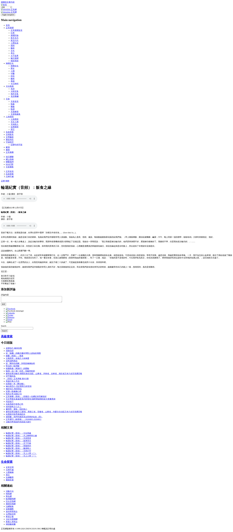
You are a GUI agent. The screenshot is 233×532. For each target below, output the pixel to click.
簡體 (7, 181)
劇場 (8, 147)
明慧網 (9, 494)
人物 (13, 71)
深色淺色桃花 (11, 361)
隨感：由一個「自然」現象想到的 (20, 371)
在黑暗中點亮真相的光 (15, 414)
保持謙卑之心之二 (13, 407)
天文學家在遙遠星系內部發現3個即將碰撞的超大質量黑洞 (30, 399)
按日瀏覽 (10, 157)
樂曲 (13, 107)
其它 (13, 129)
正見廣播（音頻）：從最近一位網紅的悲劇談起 (26, 396)
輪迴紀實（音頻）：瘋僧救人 (18, 448)
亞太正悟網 (11, 501)
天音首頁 (14, 101)
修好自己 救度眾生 (14, 389)
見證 (13, 89)
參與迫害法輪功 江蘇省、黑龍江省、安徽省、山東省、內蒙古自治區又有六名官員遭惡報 (44, 412)
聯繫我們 (10, 162)
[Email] (9, 320)
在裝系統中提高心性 (14, 404)
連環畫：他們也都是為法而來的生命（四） (24, 417)
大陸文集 (14, 91)
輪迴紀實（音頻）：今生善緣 (18, 433)
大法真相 (10, 86)
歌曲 (13, 104)
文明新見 (10, 134)
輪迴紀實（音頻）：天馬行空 (18, 451)
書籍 (8, 150)
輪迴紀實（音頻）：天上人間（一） (21, 456)
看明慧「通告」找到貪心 (16, 409)
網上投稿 (10, 159)
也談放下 (10, 401)
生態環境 (14, 127)
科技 (13, 76)
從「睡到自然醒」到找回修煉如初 (20, 363)
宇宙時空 (10, 142)
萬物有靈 (10, 480)
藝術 (13, 48)
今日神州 (14, 84)
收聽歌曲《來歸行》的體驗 (17, 368)
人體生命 (14, 43)
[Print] (8, 322)
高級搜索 (7, 336)
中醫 (13, 73)
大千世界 (14, 56)
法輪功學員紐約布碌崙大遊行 (18, 422)
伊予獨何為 (11, 376)
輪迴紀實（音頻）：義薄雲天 (18, 441)
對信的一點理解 (12, 366)
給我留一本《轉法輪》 (15, 384)
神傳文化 (10, 63)
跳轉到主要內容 (8, 2)
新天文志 (14, 38)
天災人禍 (14, 122)
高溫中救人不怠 (12, 381)
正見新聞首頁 (16, 30)
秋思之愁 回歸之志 (14, 394)
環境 (13, 46)
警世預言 (10, 140)
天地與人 (14, 124)
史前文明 (10, 467)
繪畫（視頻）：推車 (14, 356)
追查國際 (10, 509)
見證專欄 (14, 96)
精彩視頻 (14, 61)
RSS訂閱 (9, 164)
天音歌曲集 (15, 114)
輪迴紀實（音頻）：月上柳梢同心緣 (21, 436)
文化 (13, 51)
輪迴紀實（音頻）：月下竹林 (18, 443)
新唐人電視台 (11, 522)
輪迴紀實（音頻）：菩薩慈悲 (18, 446)
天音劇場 (14, 112)
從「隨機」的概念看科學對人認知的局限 (23, 353)
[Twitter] (9, 315)
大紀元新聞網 (11, 519)
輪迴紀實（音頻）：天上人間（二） (21, 453)
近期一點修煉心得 (13, 391)
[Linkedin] (10, 313)
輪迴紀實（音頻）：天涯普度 (18, 438)
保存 (3, 304)
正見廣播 (10, 152)
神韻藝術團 (11, 524)
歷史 (13, 68)
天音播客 (10, 167)
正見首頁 (10, 171)
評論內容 (5, 295)
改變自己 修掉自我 (14, 348)
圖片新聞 (14, 58)
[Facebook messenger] (15, 311)
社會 (13, 33)
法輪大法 (10, 491)
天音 (8, 99)
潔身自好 (10, 351)
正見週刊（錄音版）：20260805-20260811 (23, 419)
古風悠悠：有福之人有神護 (17, 358)
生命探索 (10, 132)
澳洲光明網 (11, 504)
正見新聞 (10, 28)
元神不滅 (10, 176)
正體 (3, 181)
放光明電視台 (11, 511)
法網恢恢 (10, 506)
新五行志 (14, 40)
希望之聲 (10, 517)
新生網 (9, 496)
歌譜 (13, 109)
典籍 (13, 81)
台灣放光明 (11, 514)
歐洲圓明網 (11, 499)
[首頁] (4, 5)
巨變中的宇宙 (16, 145)
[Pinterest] (10, 317)
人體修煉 (10, 472)
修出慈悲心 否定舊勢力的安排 (19, 386)
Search (3, 326)
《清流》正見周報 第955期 (17, 379)
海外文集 (14, 94)
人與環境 (10, 117)
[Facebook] (10, 309)
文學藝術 (10, 137)
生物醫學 (10, 477)
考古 (13, 53)
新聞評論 (14, 35)
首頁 (8, 25)
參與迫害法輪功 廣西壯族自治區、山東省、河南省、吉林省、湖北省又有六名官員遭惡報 (44, 374)
